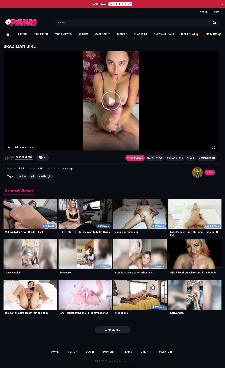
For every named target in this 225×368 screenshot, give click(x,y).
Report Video (155, 158)
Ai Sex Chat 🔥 (190, 34)
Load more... (112, 329)
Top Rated (41, 34)
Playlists (140, 34)
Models (122, 34)
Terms (127, 351)
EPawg (108, 361)
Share (190, 158)
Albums (83, 34)
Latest (23, 34)
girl (32, 176)
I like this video (7, 158)
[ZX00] (197, 172)
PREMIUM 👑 (213, 34)
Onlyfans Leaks (164, 34)
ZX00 (209, 172)
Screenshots (175, 158)
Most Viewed (63, 34)
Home (8, 34)
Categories (102, 34)
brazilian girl (44, 176)
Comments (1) (207, 158)
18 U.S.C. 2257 (165, 351)
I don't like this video (12, 158)
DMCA (144, 351)
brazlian (22, 176)
